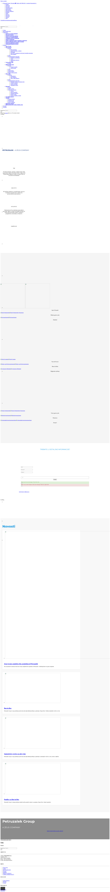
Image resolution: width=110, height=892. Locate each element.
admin (6, 113)
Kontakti (5, 872)
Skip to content (4, 1)
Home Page (5, 867)
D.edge (4, 882)
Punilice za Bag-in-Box (11, 799)
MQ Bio (4, 881)
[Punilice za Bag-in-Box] (32, 793)
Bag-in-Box (7, 708)
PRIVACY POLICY (7, 873)
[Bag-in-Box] (32, 702)
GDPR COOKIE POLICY (8, 874)
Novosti (4, 871)
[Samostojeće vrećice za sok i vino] (32, 748)
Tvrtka (4, 868)
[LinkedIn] (2, 888)
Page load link (3, 889)
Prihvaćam (25, 477)
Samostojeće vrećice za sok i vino (15, 754)
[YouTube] (4, 888)
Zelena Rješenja (6, 880)
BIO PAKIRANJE (7, 869)
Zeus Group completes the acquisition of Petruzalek (21, 664)
